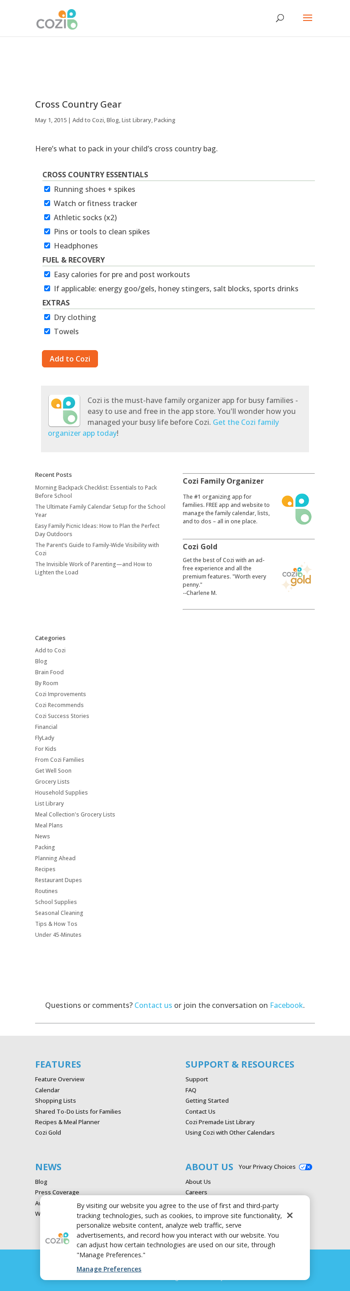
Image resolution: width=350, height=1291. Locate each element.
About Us (198, 1181)
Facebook (286, 1005)
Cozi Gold (48, 1132)
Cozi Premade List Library (220, 1122)
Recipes (45, 869)
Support (196, 1079)
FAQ (190, 1090)
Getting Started (207, 1100)
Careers (196, 1192)
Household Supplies (61, 792)
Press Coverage (57, 1192)
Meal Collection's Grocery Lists (75, 814)
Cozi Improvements (60, 694)
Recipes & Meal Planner (67, 1122)
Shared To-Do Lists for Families (78, 1111)
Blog (113, 120)
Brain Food (49, 672)
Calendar (47, 1090)
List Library (136, 120)
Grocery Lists (52, 781)
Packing (164, 120)
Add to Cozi (88, 120)
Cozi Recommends (59, 705)
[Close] (290, 1215)
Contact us (153, 1005)
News (42, 836)
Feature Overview (59, 1079)
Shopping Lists (55, 1100)
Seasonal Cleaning (59, 913)
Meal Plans (49, 825)
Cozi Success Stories (62, 716)
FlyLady (44, 738)
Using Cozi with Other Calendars (230, 1132)
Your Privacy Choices (267, 1166)
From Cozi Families (59, 760)
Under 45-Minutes (58, 935)
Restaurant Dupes (58, 880)
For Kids (46, 749)
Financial (46, 727)
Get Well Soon (53, 771)
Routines (46, 891)
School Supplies (56, 902)
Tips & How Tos (56, 924)
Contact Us (200, 1111)
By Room (46, 683)
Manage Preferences (109, 1269)
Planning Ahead (55, 858)
